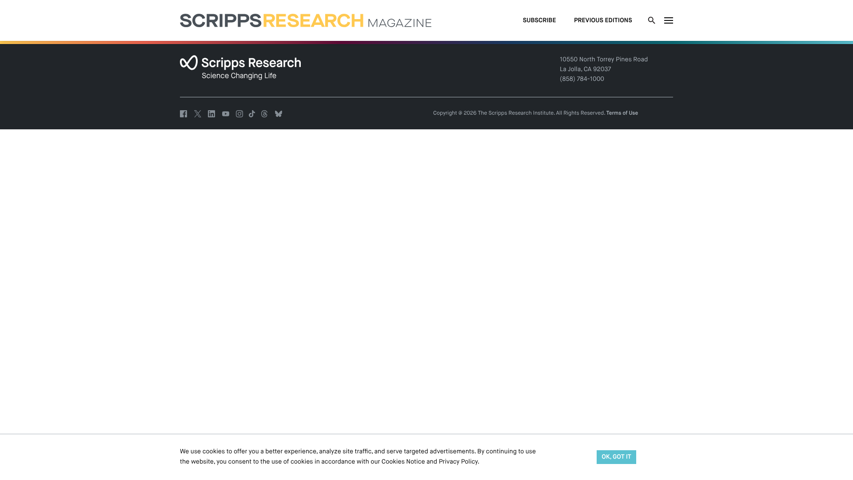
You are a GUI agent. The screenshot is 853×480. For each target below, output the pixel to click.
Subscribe (539, 21)
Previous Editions (603, 21)
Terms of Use (622, 113)
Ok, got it (616, 457)
